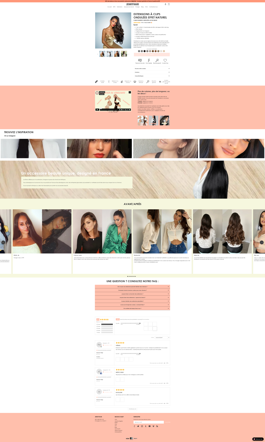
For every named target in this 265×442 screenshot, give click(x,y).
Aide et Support (118, 430)
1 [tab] (127, 276)
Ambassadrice (118, 431)
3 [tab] (130, 276)
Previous (97, 54)
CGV (116, 419)
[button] (146, 324)
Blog (116, 427)
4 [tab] (131, 276)
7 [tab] (135, 276)
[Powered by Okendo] (101, 315)
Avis (116, 425)
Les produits (117, 428)
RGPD (116, 422)
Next (128, 54)
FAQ (116, 424)
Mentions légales (119, 421)
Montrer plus (132, 408)
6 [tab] (134, 276)
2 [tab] (129, 276)
